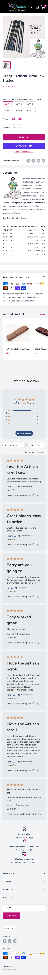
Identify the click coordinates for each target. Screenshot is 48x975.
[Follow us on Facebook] (4, 941)
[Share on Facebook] (28, 161)
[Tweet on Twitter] (38, 161)
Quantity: (7, 127)
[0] (43, 7)
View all (41, 314)
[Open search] (32, 7)
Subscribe (11, 915)
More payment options (24, 152)
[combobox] (35, 452)
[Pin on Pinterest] (33, 161)
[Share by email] (43, 161)
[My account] (37, 7)
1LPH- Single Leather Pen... (17, 349)
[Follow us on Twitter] (9, 941)
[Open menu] (4, 7)
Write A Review (24, 433)
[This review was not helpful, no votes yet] (38, 495)
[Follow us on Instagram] (15, 941)
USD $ (6, 928)
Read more (22, 756)
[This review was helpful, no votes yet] (33, 495)
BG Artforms (9, 87)
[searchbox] (13, 445)
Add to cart (24, 137)
